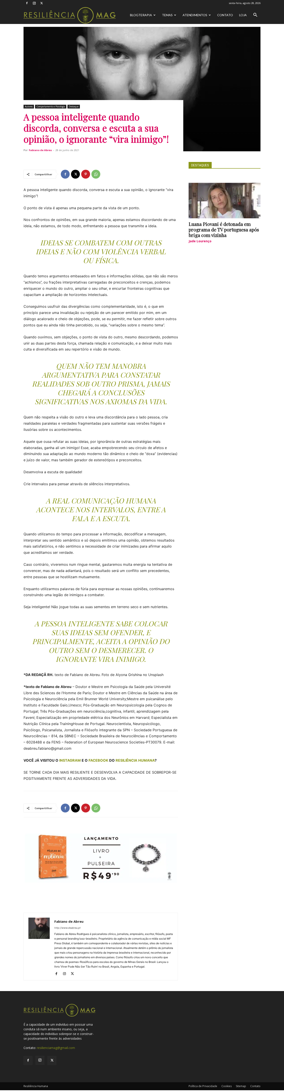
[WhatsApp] (95, 174)
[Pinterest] (85, 174)
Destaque (74, 106)
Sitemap (241, 1086)
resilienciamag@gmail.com (56, 1048)
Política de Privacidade (203, 1086)
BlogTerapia (141, 15)
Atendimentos (195, 15)
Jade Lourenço (200, 241)
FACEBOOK (98, 760)
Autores (29, 106)
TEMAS (167, 15)
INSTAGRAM (70, 760)
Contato (225, 15)
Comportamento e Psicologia (50, 106)
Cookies (226, 1086)
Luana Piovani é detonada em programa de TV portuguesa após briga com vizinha (224, 229)
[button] (255, 15)
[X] (41, 3)
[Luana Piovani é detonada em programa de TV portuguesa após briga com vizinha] (224, 200)
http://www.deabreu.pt (67, 927)
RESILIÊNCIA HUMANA (135, 760)
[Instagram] (34, 3)
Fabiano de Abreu (40, 150)
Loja (243, 15)
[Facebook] (27, 3)
